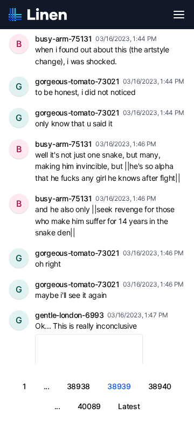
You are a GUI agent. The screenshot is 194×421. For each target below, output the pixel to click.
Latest (129, 406)
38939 (119, 386)
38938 (79, 386)
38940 (160, 386)
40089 (89, 406)
